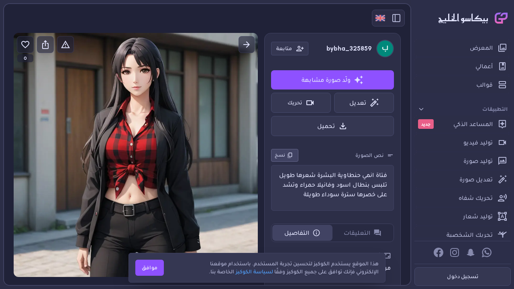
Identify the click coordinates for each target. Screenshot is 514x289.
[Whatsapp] (487, 252)
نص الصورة (369, 155)
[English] (380, 18)
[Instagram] (454, 252)
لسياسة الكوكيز (254, 271)
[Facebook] (438, 252)
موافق (149, 267)
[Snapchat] (470, 252)
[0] (25, 44)
